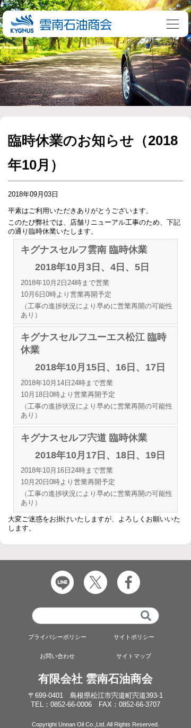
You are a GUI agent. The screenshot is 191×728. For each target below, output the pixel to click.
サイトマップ (133, 656)
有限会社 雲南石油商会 (95, 678)
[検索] (146, 616)
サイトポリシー (134, 637)
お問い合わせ (57, 656)
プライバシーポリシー (57, 637)
